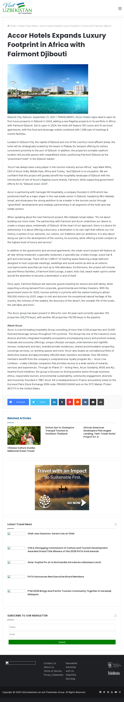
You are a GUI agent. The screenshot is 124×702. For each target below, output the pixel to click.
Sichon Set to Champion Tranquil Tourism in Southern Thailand (59, 430)
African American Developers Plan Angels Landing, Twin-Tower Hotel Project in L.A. (99, 432)
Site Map (70, 678)
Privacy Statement (53, 674)
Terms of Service (53, 671)
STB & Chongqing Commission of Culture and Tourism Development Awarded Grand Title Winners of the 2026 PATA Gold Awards (68, 549)
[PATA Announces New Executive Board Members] (16, 581)
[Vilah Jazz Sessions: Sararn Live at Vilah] (16, 538)
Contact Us (50, 663)
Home (12, 26)
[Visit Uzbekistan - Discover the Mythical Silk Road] (17, 8)
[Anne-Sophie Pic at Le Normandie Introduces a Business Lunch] (16, 567)
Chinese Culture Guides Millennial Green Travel (21, 449)
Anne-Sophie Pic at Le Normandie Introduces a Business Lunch (64, 562)
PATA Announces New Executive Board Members (56, 576)
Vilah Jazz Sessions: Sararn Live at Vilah (51, 533)
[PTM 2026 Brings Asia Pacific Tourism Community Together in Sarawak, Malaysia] (16, 595)
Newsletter (71, 663)
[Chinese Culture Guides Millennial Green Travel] (24, 435)
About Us (49, 667)
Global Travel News (28, 26)
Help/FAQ (71, 674)
